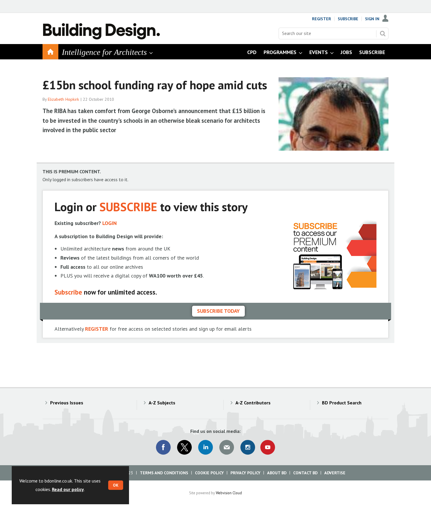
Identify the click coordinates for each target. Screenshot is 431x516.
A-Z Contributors (253, 403)
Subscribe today (218, 310)
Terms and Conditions (164, 472)
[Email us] (226, 447)
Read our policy (68, 489)
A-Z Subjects (162, 403)
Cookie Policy (209, 472)
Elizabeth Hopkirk (63, 99)
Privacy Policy (245, 472)
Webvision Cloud (229, 492)
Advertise (334, 472)
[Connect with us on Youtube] (267, 447)
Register (321, 18)
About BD (276, 472)
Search (382, 33)
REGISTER (96, 328)
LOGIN (109, 223)
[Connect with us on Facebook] (163, 447)
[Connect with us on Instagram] (247, 447)
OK (115, 485)
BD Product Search (342, 403)
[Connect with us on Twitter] (184, 447)
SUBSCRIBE (128, 206)
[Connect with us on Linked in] (205, 447)
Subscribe (348, 18)
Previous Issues (66, 403)
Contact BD (305, 472)
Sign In (372, 18)
